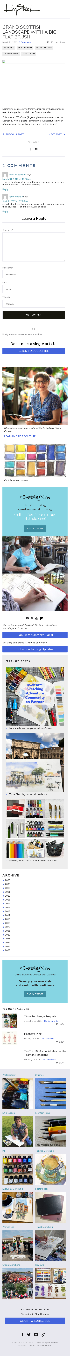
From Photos (44, 47)
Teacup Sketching (44, 1150)
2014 (7, 903)
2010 (7, 888)
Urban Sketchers (11, 1264)
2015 (7, 907)
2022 (7, 934)
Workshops (8, 1226)
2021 (7, 931)
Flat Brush (25, 47)
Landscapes (11, 53)
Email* (5, 282)
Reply (5, 189)
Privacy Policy (44, 1345)
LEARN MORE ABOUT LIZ (19, 436)
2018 (7, 919)
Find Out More (35, 528)
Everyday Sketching (12, 1188)
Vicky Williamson (17, 174)
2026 (7, 950)
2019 (7, 923)
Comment (7, 230)
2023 (7, 938)
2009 (7, 884)
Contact (31, 1345)
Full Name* (7, 267)
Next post (56, 134)
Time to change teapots (40, 1016)
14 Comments (49, 1059)
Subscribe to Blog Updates (35, 649)
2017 (7, 915)
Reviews (39, 1264)
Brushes (9, 47)
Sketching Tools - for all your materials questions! (33, 860)
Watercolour (8, 1074)
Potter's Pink (33, 1034)
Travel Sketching (44, 1226)
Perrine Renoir (15, 196)
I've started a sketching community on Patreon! (31, 728)
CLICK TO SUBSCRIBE (34, 351)
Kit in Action (8, 1112)
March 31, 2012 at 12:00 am (16, 179)
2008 (7, 880)
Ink (3, 1150)
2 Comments (25, 42)
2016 (7, 911)
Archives (22, 1345)
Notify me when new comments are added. (22, 334)
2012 (7, 895)
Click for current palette (16, 480)
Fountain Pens (42, 1112)
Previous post (14, 134)
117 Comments (51, 1021)
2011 (7, 892)
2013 (7, 899)
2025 (7, 946)
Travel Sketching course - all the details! (28, 794)
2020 (7, 927)
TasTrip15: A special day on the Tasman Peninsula (45, 1053)
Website (6, 297)
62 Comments (48, 1038)
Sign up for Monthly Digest (35, 635)
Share (62, 42)
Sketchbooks (42, 1188)
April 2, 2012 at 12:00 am (15, 201)
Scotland (28, 53)
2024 (7, 942)
